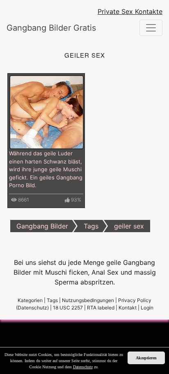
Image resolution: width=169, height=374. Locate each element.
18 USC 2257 (68, 308)
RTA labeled (100, 308)
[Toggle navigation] (150, 28)
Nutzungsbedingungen (88, 300)
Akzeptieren (146, 358)
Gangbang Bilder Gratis (51, 28)
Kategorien (30, 300)
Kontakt (128, 308)
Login (147, 308)
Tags (52, 300)
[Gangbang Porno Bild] (46, 111)
